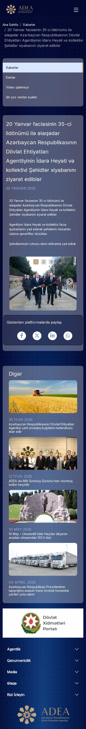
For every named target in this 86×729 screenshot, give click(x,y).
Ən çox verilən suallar (21, 97)
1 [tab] (36, 262)
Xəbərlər (29, 24)
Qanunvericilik (19, 660)
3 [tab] (51, 262)
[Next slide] (69, 281)
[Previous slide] (16, 281)
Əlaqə (12, 683)
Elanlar (10, 77)
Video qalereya (17, 87)
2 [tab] (44, 262)
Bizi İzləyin (15, 694)
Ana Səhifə (10, 24)
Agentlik (14, 649)
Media (12, 672)
